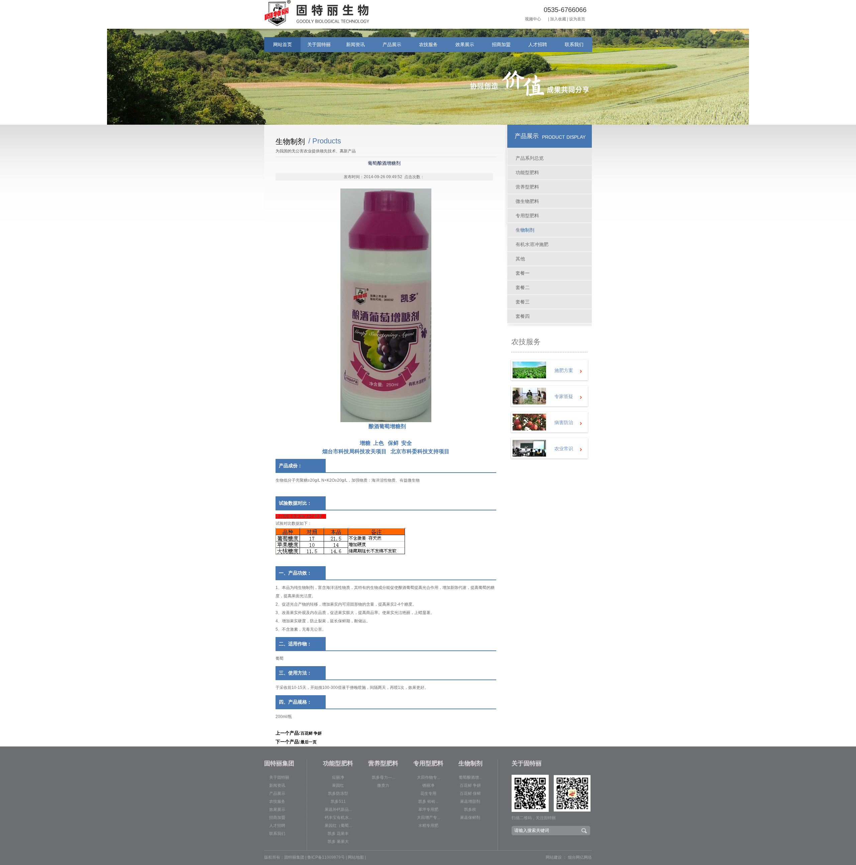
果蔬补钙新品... (338, 809)
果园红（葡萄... (338, 825)
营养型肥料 (527, 187)
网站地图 (356, 857)
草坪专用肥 (428, 809)
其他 (520, 258)
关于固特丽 (319, 44)
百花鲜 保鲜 (470, 793)
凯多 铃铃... (428, 801)
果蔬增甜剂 (470, 801)
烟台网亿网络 (580, 857)
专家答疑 (563, 396)
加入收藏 (558, 19)
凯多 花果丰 (338, 833)
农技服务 (428, 44)
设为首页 (577, 19)
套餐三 (523, 301)
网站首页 (282, 44)
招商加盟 (501, 44)
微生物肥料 (527, 201)
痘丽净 (338, 777)
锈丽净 (428, 785)
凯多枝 (470, 809)
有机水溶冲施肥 (532, 244)
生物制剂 (525, 230)
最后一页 (309, 742)
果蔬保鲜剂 (470, 817)
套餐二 (523, 287)
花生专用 (428, 793)
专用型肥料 (527, 215)
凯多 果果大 (338, 841)
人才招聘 (537, 44)
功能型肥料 (527, 172)
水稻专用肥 (428, 825)
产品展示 (392, 44)
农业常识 (563, 448)
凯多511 (338, 801)
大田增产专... (428, 817)
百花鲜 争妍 (311, 733)
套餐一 (523, 273)
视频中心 (533, 19)
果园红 (338, 785)
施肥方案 (563, 370)
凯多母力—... (383, 777)
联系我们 (574, 44)
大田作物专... (428, 777)
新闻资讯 (355, 44)
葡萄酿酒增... (470, 777)
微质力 (383, 785)
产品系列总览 (530, 158)
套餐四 (523, 316)
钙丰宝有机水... (338, 817)
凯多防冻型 (338, 793)
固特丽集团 (279, 763)
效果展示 (464, 44)
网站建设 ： (556, 857)
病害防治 (563, 422)
